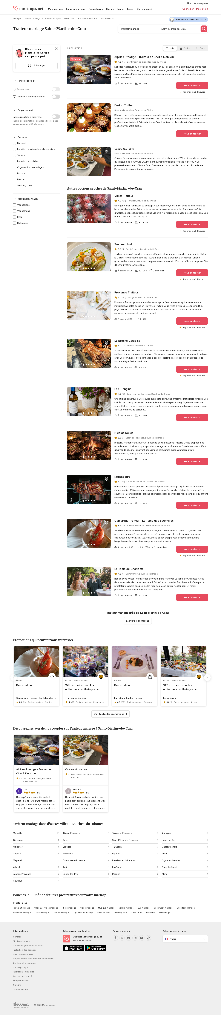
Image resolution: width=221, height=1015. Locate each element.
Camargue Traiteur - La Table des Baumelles (144, 521)
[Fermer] (56, 48)
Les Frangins (122, 389)
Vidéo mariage (87, 908)
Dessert (21, 179)
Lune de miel (103, 912)
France (173, 939)
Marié (120, 9)
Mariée (110, 9)
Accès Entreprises (198, 3)
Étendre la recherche (137, 620)
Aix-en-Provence (71, 833)
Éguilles (116, 853)
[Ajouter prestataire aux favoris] (107, 59)
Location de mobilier (27, 161)
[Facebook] (115, 938)
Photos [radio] (187, 48)
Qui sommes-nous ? (22, 976)
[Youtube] (141, 938)
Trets (164, 853)
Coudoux (17, 880)
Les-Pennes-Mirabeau (123, 860)
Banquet (21, 143)
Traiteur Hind (123, 244)
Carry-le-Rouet (169, 867)
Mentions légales (21, 941)
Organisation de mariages (30, 167)
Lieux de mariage (75, 9)
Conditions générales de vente (28, 945)
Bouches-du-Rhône (87, 18)
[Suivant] (207, 677)
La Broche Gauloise (127, 341)
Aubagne (166, 833)
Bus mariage (144, 908)
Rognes (116, 874)
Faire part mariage (21, 908)
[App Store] (73, 950)
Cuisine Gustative (124, 148)
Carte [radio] (202, 48)
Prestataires (96, 9)
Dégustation (24, 685)
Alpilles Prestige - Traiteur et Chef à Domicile (144, 57)
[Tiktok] (148, 938)
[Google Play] (95, 950)
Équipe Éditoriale (21, 980)
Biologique (22, 223)
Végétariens (23, 210)
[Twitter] (122, 938)
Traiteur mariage (33, 18)
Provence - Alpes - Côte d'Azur (60, 18)
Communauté (144, 9)
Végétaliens (23, 204)
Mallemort (18, 846)
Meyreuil (17, 860)
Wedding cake (120, 912)
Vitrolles (67, 846)
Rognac (17, 853)
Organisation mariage (83, 912)
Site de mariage (20, 989)
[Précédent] (13, 677)
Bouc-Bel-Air (168, 840)
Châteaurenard (169, 846)
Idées (130, 9)
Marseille (17, 833)
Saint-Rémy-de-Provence (125, 840)
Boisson (21, 173)
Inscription (202, 8)
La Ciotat (117, 867)
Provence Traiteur (126, 292)
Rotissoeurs (122, 477)
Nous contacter (192, 85)
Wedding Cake (24, 185)
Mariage (17, 18)
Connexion (188, 8)
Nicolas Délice (123, 433)
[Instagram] (135, 938)
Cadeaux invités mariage (46, 908)
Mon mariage (55, 9)
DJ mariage (164, 912)
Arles (65, 840)
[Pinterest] (128, 938)
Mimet (165, 874)
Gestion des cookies (23, 954)
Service (21, 155)
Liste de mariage (61, 912)
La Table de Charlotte (129, 569)
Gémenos (68, 853)
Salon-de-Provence (122, 833)
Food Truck (137, 912)
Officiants (150, 912)
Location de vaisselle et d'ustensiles (36, 149)
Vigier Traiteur (123, 196)
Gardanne (18, 840)
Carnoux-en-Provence (74, 860)
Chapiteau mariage (186, 908)
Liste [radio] (172, 48)
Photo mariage (69, 908)
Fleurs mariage (42, 912)
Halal (19, 217)
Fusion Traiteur (124, 105)
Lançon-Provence (22, 874)
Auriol (66, 867)
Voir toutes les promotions (109, 714)
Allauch (16, 867)
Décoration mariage (163, 908)
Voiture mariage (126, 908)
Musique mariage (106, 908)
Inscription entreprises (23, 972)
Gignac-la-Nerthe (171, 860)
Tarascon (117, 846)
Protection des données (24, 950)
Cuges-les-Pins (70, 874)
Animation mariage (22, 912)
